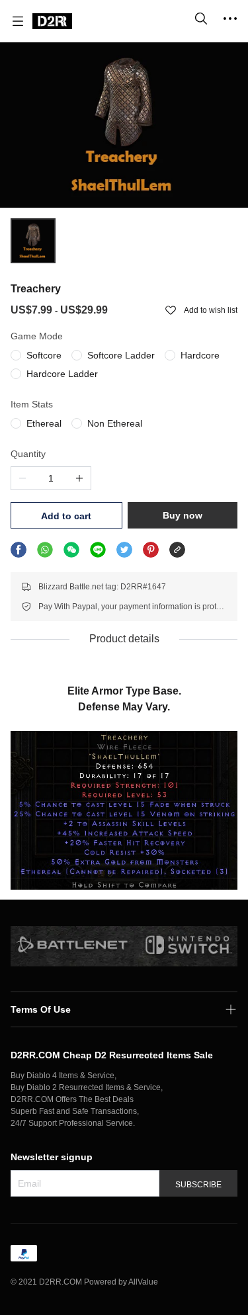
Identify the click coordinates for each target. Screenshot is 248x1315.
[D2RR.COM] (52, 21)
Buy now (182, 515)
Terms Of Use (41, 1009)
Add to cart (66, 516)
